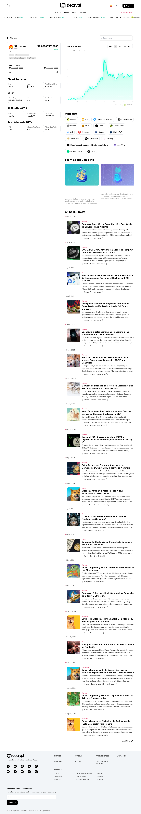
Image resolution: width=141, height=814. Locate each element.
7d (115, 46)
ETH (30, 17)
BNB (51, 17)
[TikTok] (15, 771)
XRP (71, 17)
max (129, 46)
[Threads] (22, 766)
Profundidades (102, 756)
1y (125, 46)
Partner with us (126, 12)
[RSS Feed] (8, 771)
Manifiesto (57, 779)
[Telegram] (36, 771)
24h (110, 46)
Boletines (82, 12)
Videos (74, 12)
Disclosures (58, 776)
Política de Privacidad (83, 779)
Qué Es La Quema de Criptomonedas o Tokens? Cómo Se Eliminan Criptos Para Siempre (82, 192)
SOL (111, 17)
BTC (8, 17)
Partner (57, 756)
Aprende (66, 12)
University (121, 756)
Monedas (58, 761)
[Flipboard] (29, 771)
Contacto (100, 773)
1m (120, 46)
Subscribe (12, 802)
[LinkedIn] (29, 766)
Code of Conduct (81, 776)
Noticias (58, 12)
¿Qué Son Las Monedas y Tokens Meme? (114, 189)
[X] (8, 766)
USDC (90, 17)
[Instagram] (15, 766)
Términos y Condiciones (84, 773)
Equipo (56, 773)
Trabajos (100, 779)
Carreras (100, 776)
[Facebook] (36, 766)
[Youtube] (22, 771)
